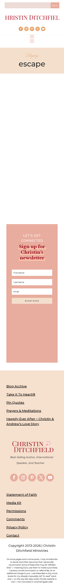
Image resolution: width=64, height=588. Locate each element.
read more (32, 189)
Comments (15, 519)
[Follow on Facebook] (21, 29)
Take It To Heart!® (20, 394)
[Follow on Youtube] (43, 29)
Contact (12, 535)
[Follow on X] (37, 29)
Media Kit (13, 503)
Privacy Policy (17, 527)
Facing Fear (43, 170)
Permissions (16, 511)
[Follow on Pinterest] (32, 29)
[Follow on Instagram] (26, 29)
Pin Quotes (15, 402)
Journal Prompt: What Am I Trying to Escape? (32, 159)
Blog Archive (16, 386)
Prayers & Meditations (23, 411)
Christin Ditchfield (25, 165)
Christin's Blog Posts (25, 170)
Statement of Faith (21, 495)
